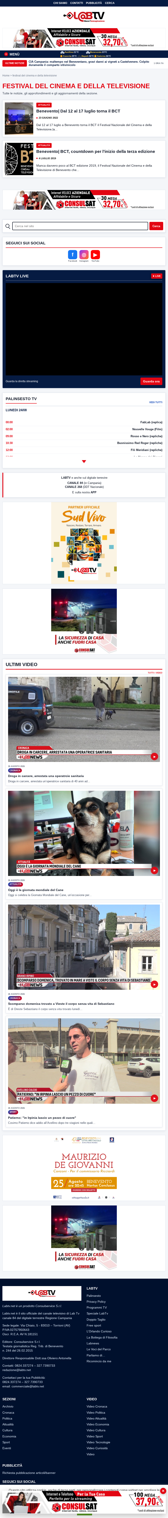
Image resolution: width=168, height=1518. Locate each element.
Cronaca (8, 1412)
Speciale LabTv (97, 1313)
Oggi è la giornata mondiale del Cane (35, 890)
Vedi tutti (155, 402)
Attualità (44, 105)
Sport (6, 1442)
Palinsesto (94, 1295)
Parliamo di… (96, 1355)
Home (6, 75)
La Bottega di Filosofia (102, 1337)
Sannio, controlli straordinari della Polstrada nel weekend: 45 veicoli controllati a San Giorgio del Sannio (87, 63)
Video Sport (95, 1436)
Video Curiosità (97, 1448)
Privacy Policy (96, 1301)
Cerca (110, 3)
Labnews (93, 1343)
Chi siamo (60, 3)
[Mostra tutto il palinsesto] (84, 461)
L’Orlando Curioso (99, 1331)
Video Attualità (96, 1418)
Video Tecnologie (98, 1442)
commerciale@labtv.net (28, 1386)
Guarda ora (151, 381)
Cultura (7, 1430)
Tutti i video (155, 673)
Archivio (7, 1406)
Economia (9, 1436)
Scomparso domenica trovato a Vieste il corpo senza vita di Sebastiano (61, 1003)
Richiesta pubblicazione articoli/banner (29, 1473)
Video (90, 1454)
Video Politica (96, 1412)
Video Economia (98, 1424)
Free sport (94, 1325)
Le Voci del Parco (99, 1349)
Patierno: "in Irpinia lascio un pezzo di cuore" (42, 1117)
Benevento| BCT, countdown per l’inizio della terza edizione (95, 151)
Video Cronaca (97, 1406)
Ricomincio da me (99, 1361)
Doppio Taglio (96, 1319)
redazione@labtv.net (16, 1370)
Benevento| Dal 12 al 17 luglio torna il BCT (78, 111)
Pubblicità (94, 3)
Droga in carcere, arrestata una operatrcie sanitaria (46, 776)
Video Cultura (96, 1430)
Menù (12, 54)
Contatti (76, 3)
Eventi (6, 1448)
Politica (7, 1418)
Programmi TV (97, 1307)
